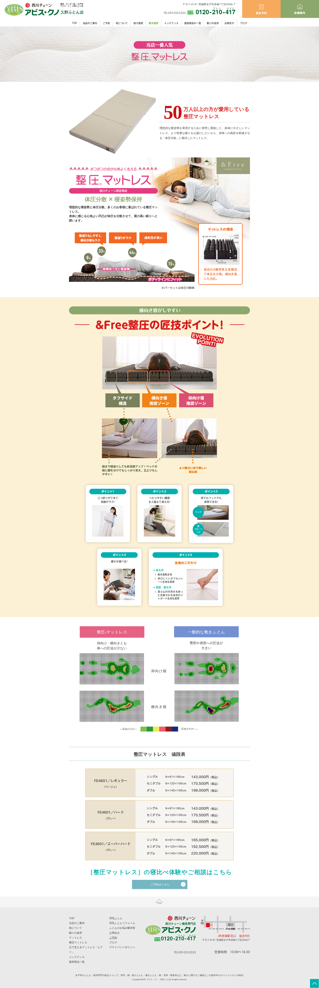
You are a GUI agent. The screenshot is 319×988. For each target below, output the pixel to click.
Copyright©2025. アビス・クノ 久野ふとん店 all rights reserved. (159, 979)
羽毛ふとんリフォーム (122, 923)
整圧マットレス (78, 942)
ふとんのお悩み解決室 (122, 927)
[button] (138, 23)
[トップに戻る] (314, 983)
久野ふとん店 (72, 12)
